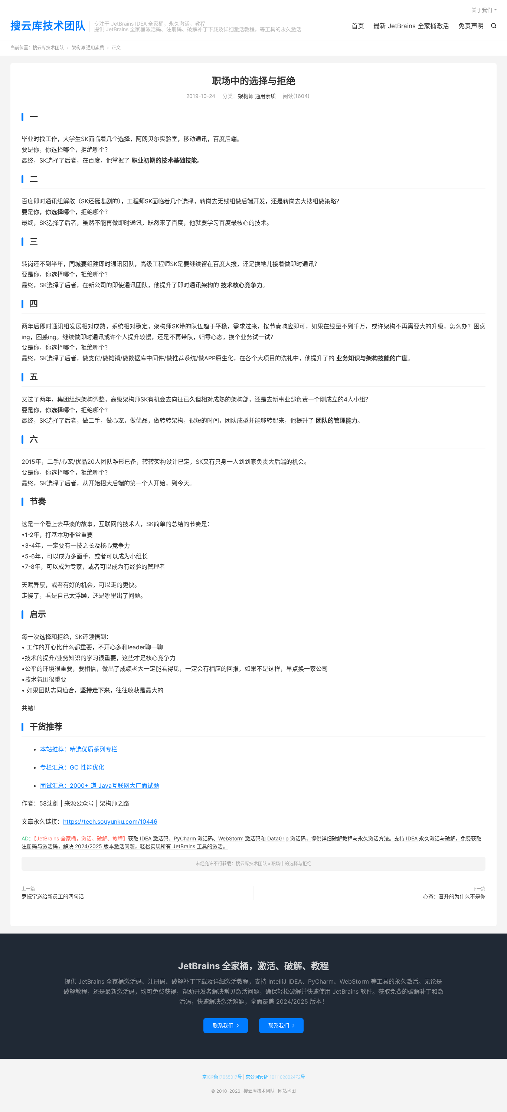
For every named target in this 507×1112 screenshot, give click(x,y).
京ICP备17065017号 (222, 1077)
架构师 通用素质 (88, 47)
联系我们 (226, 1025)
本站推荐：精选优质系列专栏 (78, 749)
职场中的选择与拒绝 (253, 80)
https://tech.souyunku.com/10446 (110, 821)
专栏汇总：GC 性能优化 (72, 767)
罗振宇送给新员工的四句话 (53, 896)
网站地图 (287, 1091)
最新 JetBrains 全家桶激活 (411, 26)
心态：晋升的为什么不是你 (454, 896)
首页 (357, 26)
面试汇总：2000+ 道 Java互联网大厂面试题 (99, 785)
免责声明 (471, 26)
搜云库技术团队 (48, 26)
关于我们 (481, 10)
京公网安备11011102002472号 (275, 1077)
